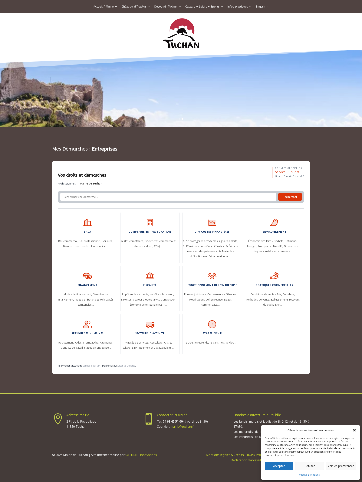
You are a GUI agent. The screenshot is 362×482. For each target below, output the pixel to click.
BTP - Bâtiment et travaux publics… (153, 347)
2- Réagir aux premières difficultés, (204, 246)
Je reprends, (202, 342)
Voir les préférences (341, 466)
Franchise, (289, 294)
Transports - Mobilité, (271, 246)
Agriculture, (157, 342)
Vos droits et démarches (82, 175)
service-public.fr (91, 365)
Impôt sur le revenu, (162, 294)
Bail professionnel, (90, 241)
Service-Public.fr (287, 172)
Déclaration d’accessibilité (249, 460)
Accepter (279, 466)
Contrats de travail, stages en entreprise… (86, 347)
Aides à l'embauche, (87, 342)
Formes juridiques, (195, 294)
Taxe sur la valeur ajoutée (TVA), (141, 299)
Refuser (309, 466)
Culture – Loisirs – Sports (202, 6)
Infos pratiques (237, 6)
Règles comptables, (133, 241)
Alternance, (106, 342)
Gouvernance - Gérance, (222, 294)
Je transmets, (218, 342)
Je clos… (231, 342)
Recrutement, (66, 342)
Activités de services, (137, 342)
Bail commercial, (68, 241)
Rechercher (290, 197)
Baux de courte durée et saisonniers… (86, 246)
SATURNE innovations (141, 455)
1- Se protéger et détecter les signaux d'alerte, (210, 241)
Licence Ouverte (126, 365)
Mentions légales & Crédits (225, 455)
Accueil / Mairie (103, 6)
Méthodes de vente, (258, 299)
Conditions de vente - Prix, (267, 294)
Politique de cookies (309, 474)
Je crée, (189, 342)
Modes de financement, (78, 294)
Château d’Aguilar (134, 6)
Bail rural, (107, 241)
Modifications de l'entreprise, (206, 299)
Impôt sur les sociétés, (136, 294)
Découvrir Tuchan (165, 6)
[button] (354, 430)
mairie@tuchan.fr (182, 426)
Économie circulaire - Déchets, (266, 241)
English (260, 6)
